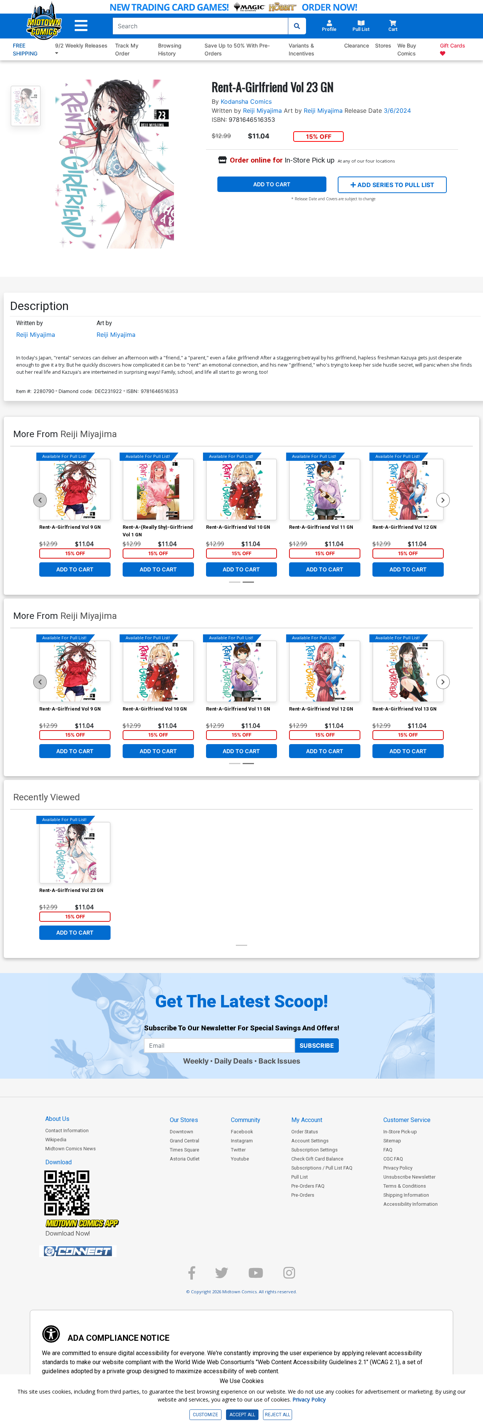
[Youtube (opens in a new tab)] (255, 1276)
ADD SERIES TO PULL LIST (395, 185)
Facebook (242, 1131)
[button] (81, 25)
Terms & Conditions (404, 1186)
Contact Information (67, 1130)
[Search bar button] (297, 26)
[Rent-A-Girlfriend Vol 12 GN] (408, 489)
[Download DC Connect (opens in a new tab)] (92, 1251)
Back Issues (279, 1060)
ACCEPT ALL (242, 1414)
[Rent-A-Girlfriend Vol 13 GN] (408, 671)
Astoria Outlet (185, 1159)
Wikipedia (55, 1139)
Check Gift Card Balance (317, 1159)
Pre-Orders (302, 1195)
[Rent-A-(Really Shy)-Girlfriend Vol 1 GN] (158, 489)
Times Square (184, 1150)
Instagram (242, 1141)
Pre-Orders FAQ (308, 1186)
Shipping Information (406, 1195)
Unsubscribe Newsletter (409, 1177)
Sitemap (392, 1141)
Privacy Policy (397, 1168)
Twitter (238, 1150)
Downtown (181, 1131)
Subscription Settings (314, 1150)
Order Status (304, 1131)
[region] (40, 500)
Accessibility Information (410, 1204)
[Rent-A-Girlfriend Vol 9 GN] (75, 489)
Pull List (299, 1177)
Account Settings (310, 1141)
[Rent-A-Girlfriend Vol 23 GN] (75, 853)
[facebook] (191, 1276)
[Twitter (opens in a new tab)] (221, 1276)
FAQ (387, 1150)
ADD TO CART (272, 184)
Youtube (240, 1159)
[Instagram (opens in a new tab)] (289, 1276)
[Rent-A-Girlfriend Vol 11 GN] (324, 489)
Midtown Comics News (70, 1148)
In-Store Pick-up (400, 1131)
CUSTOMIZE (205, 1414)
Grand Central (184, 1141)
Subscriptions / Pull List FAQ (321, 1168)
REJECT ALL (277, 1414)
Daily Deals (233, 1060)
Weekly (196, 1060)
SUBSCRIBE (317, 1045)
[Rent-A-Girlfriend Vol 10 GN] (241, 489)
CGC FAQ (393, 1159)
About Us (57, 1118)
